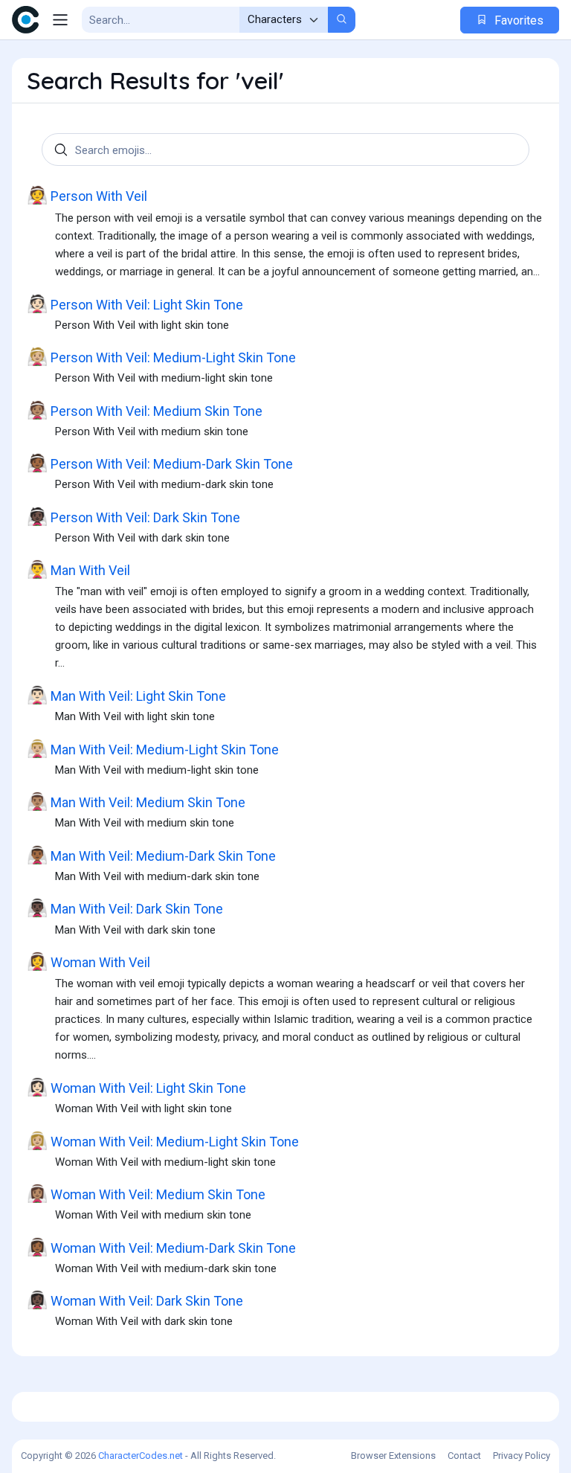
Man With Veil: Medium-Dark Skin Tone (151, 855)
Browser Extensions (393, 1455)
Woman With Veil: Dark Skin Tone (135, 1300)
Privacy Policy (521, 1455)
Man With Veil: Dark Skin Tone (125, 908)
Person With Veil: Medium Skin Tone (144, 410)
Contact (464, 1455)
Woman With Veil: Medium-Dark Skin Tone (161, 1247)
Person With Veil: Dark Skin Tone (133, 516)
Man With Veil (78, 569)
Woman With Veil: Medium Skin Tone (146, 1193)
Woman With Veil (88, 961)
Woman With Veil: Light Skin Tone (136, 1087)
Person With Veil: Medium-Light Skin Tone (161, 356)
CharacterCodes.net (140, 1455)
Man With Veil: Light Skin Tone (126, 695)
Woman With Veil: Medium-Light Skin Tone (163, 1141)
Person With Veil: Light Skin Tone (135, 304)
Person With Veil (87, 195)
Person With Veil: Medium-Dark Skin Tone (160, 463)
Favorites (517, 20)
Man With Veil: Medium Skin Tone (136, 801)
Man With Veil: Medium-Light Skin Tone (153, 748)
